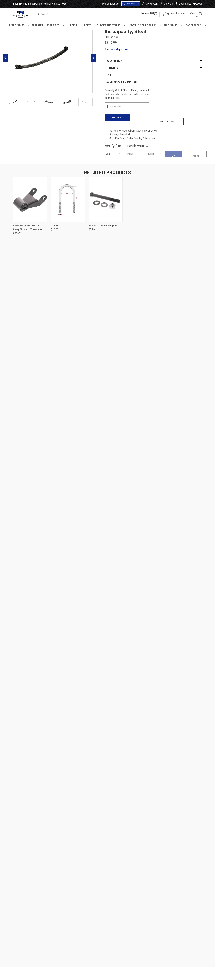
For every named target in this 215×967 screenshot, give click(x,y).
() (196, 13)
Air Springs (170, 25)
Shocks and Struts (109, 25)
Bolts (87, 25)
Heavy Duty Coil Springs (142, 25)
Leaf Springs (16, 25)
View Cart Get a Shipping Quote (183, 4)
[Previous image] (5, 58)
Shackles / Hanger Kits (45, 25)
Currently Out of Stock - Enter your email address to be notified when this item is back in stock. (127, 94)
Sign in (169, 13)
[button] (149, 13)
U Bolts (72, 25)
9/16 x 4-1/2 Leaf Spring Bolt (103, 225)
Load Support (193, 25)
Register (180, 13)
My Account (151, 4)
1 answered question (116, 49)
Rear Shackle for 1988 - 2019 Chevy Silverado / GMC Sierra (27, 227)
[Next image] (93, 58)
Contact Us (113, 3)
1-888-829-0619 (132, 4)
